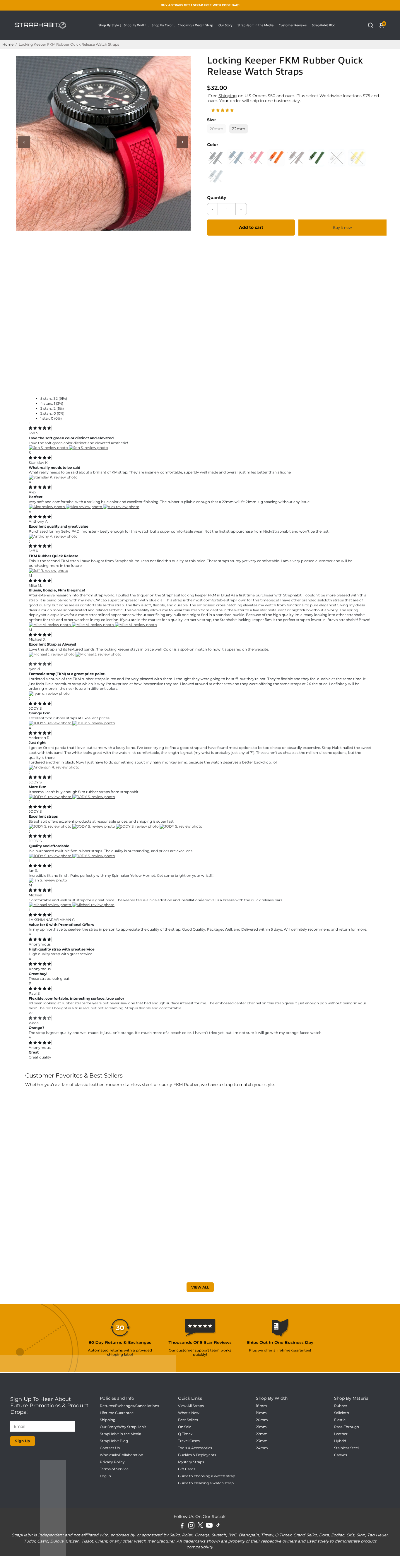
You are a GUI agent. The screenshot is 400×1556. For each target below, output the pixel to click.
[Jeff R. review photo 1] (48, 570)
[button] (223, 110)
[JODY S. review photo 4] (181, 826)
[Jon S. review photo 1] (49, 447)
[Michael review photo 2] (93, 905)
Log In (105, 1476)
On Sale (184, 1427)
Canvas (340, 1455)
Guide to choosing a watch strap (206, 1476)
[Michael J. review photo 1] (52, 654)
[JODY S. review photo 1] (50, 723)
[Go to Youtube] (209, 1526)
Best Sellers (188, 1420)
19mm (261, 1413)
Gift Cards (186, 1469)
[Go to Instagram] (191, 1526)
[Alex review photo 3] (121, 507)
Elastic (340, 1420)
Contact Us (110, 1448)
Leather (341, 1434)
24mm (262, 1448)
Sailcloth (341, 1413)
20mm (262, 1420)
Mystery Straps (191, 1462)
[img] (40, 428)
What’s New (188, 1413)
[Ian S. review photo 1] (48, 880)
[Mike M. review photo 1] (50, 624)
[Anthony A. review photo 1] (53, 536)
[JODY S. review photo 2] (93, 723)
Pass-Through (346, 1427)
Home (7, 44)
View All (200, 1287)
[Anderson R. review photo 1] (54, 767)
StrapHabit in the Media (255, 25)
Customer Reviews (293, 25)
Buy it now (342, 227)
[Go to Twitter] (200, 1526)
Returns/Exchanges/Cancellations (129, 1406)
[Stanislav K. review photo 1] (53, 477)
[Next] (182, 142)
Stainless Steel (346, 1448)
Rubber (340, 1406)
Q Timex (185, 1434)
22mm (262, 1434)
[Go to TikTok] (218, 1526)
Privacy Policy (112, 1462)
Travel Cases (189, 1441)
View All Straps (191, 1406)
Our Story (225, 25)
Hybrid (340, 1441)
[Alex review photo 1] (47, 507)
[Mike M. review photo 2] (93, 624)
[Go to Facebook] (182, 1526)
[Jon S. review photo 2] (88, 447)
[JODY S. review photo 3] (138, 826)
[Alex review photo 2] (84, 507)
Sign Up (22, 1441)
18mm (261, 1406)
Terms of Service (114, 1469)
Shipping (227, 95)
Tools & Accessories (195, 1448)
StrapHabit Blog (323, 25)
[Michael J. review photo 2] (99, 654)
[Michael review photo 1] (50, 905)
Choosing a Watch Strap (195, 25)
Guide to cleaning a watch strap (206, 1483)
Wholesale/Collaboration (121, 1455)
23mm (262, 1441)
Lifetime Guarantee (117, 1413)
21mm (261, 1427)
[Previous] (24, 142)
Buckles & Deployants (197, 1455)
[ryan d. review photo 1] (49, 693)
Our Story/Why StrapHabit (123, 1427)
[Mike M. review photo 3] (136, 624)
